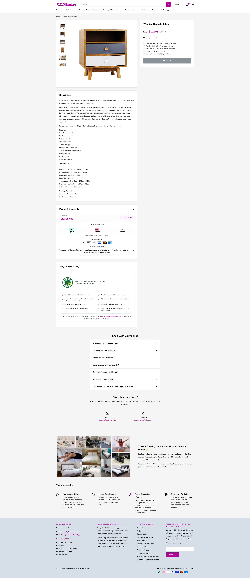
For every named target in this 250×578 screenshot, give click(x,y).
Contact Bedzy (142, 534)
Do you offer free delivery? (104, 350)
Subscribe (172, 555)
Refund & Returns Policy (145, 544)
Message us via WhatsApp (142, 420)
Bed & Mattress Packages (88, 10)
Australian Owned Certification (148, 560)
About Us (140, 528)
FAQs (139, 531)
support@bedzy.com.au (107, 420)
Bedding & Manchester (111, 10)
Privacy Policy (142, 540)
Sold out (167, 60)
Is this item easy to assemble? (105, 343)
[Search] (168, 4)
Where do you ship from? (103, 358)
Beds (58, 10)
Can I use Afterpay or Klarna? (105, 372)
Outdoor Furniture (148, 10)
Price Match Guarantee (145, 537)
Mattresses (70, 10)
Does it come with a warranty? (106, 365)
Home (58, 17)
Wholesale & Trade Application (148, 556)
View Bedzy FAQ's (63, 539)
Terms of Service (143, 550)
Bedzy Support (166, 10)
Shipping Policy (142, 547)
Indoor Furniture (131, 10)
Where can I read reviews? (104, 379)
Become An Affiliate (144, 553)
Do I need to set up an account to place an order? (113, 386)
